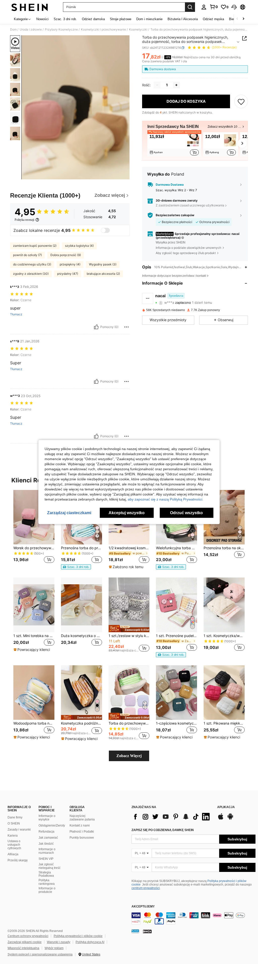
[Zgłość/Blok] (126, 327)
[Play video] (76, 107)
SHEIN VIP (46, 859)
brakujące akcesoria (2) (103, 274)
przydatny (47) (67, 274)
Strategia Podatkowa (46, 874)
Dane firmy (15, 817)
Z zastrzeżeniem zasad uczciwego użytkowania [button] (190, 205)
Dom (13, 29)
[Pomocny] (96, 327)
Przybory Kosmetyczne (61, 29)
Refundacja (46, 831)
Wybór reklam (54, 948)
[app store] (220, 819)
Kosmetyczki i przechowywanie (103, 29)
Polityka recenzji (24, 220)
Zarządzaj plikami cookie (25, 942)
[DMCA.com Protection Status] (147, 931)
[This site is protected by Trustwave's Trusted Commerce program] (135, 931)
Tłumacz (16, 314)
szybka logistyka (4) (79, 245)
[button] (234, 7)
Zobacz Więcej (129, 756)
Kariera (13, 835)
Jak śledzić (46, 843)
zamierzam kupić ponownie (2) (34, 245)
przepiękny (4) (70, 264)
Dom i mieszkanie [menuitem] (149, 19)
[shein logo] (29, 7)
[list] (172, 816)
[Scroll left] (237, 19)
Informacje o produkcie (47, 890)
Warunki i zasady (58, 942)
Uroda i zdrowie (31, 29)
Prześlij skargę (18, 860)
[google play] (230, 819)
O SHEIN (14, 823)
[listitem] (174, 144)
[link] (213, 7)
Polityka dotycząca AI (90, 942)
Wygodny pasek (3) (102, 264)
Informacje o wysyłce (47, 817)
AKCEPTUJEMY (143, 906)
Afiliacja (13, 854)
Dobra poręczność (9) (65, 255)
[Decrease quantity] (157, 85)
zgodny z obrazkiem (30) (31, 274)
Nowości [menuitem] (42, 19)
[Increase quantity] (176, 85)
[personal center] (204, 7)
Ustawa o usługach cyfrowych (14, 844)
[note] (76, 566)
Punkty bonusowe (82, 837)
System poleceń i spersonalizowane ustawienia (40, 954)
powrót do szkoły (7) (27, 255)
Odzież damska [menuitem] (93, 19)
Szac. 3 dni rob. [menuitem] (65, 19)
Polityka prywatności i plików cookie (78, 936)
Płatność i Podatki (82, 831)
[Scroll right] (243, 19)
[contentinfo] (193, 918)
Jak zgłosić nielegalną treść (49, 866)
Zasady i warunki (19, 829)
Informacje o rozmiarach (47, 851)
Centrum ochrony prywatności (28, 936)
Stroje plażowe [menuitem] (120, 19)
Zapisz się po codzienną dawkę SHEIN (163, 830)
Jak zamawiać (48, 837)
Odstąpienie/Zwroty (52, 825)
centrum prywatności (146, 888)
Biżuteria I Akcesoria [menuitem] (183, 19)
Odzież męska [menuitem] (213, 19)
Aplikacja (226, 807)
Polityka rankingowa (47, 882)
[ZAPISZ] (241, 101)
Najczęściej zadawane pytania (82, 817)
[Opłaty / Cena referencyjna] (162, 57)
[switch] (105, 230)
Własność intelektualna (23, 948)
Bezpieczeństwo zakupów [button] (175, 215)
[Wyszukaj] (190, 7)
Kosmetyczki (138, 29)
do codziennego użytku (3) (32, 264)
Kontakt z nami (80, 825)
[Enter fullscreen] (125, 175)
